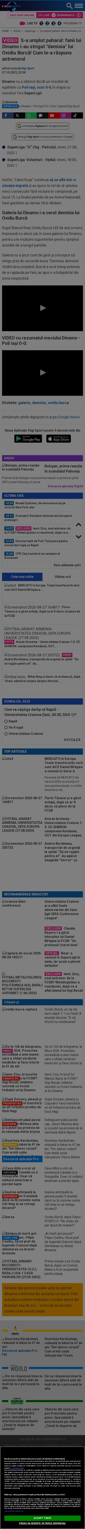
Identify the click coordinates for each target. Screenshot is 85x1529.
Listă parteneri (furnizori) (14, 1511)
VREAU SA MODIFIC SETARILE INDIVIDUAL (42, 1523)
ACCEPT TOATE (42, 1518)
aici (72, 1479)
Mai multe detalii (18, 1468)
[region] (42, 1487)
